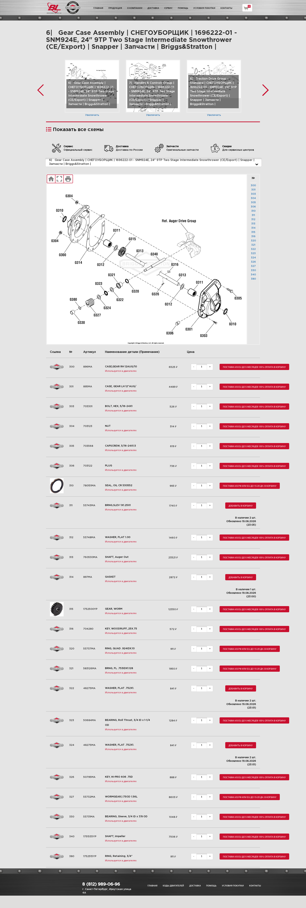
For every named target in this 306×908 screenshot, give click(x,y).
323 (253, 253)
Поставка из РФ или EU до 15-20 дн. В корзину (249, 485)
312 (253, 219)
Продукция (115, 8)
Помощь (183, 8)
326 (253, 262)
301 (253, 190)
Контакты (226, 8)
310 (253, 211)
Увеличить (92, 115)
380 (253, 279)
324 (253, 258)
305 (253, 202)
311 (253, 215)
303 (253, 194)
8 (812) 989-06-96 (101, 884)
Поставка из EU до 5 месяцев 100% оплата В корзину (254, 366)
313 (253, 224)
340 (253, 275)
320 (253, 241)
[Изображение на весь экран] (59, 179)
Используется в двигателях (121, 370)
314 (253, 228)
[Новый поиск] (51, 179)
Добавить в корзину (241, 505)
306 (253, 207)
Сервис (168, 8)
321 (253, 245)
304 (253, 198)
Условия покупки (204, 8)
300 (253, 185)
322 (253, 249)
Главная (98, 8)
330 (253, 270)
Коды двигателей (173, 885)
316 (253, 236)
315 (253, 232)
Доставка (153, 8)
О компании (134, 8)
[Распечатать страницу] (68, 179)
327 (253, 266)
